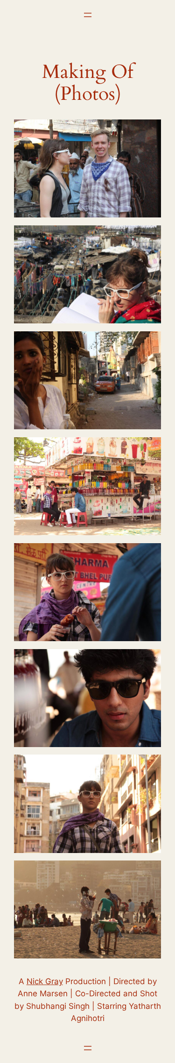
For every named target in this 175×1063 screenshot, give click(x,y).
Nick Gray (45, 981)
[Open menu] (87, 15)
